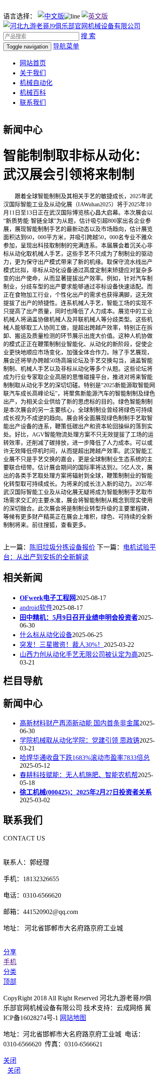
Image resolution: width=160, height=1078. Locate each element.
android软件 (36, 607)
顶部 (9, 981)
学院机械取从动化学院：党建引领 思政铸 (79, 740)
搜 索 (88, 35)
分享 (9, 952)
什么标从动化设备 (46, 634)
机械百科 (33, 92)
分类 (9, 971)
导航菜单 (66, 46)
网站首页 (33, 63)
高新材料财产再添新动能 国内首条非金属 (79, 723)
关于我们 (33, 72)
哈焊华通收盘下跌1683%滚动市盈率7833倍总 (85, 757)
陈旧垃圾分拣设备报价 (62, 547)
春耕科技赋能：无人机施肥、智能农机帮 (79, 774)
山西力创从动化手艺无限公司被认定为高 (79, 654)
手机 (9, 961)
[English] (95, 16)
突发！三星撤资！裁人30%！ (62, 644)
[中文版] (51, 16)
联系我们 (33, 102)
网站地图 (73, 1017)
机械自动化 (36, 82)
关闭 (14, 1070)
